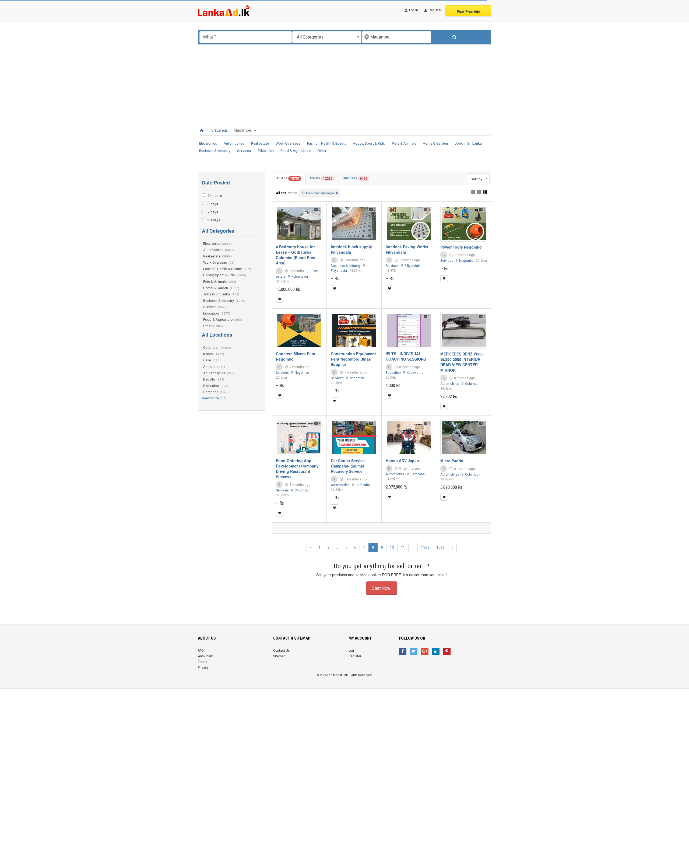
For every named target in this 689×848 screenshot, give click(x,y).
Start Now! (382, 588)
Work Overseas (288, 143)
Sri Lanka (219, 130)
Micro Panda (451, 460)
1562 (425, 547)
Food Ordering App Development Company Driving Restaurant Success (297, 468)
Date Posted (216, 182)
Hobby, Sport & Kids (369, 143)
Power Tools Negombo (461, 247)
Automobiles (234, 143)
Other (321, 150)
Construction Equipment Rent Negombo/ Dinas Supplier (353, 359)
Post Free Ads (468, 11)
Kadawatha (415, 373)
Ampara (214, 367)
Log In (413, 10)
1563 (440, 547)
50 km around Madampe (318, 193)
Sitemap (279, 656)
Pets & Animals (404, 143)
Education (266, 150)
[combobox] (326, 37)
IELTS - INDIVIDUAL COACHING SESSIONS (406, 356)
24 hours (215, 195)
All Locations (217, 334)
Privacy (203, 667)
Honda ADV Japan (402, 460)
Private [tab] (321, 178)
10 (392, 547)
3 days (213, 204)
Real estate (260, 143)
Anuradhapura (219, 373)
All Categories (218, 230)
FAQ (201, 650)
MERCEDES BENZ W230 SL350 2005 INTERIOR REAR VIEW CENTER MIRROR (462, 362)
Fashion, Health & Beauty (326, 143)
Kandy (213, 354)
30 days (214, 220)
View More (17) (214, 398)
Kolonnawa (299, 276)
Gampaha (216, 392)
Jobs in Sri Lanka (468, 143)
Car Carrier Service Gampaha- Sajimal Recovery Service (348, 466)
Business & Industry (214, 150)
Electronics (208, 143)
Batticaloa (215, 386)
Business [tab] (355, 178)
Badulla (213, 379)
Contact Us (281, 650)
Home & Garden (435, 143)
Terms (202, 662)
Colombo (217, 348)
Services (244, 150)
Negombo (466, 261)
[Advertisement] (344, 85)
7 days (213, 212)
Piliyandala (339, 271)
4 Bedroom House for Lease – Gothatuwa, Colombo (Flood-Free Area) (295, 255)
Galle (211, 360)
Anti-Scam (205, 656)
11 (403, 547)
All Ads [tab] (288, 178)
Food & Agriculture (295, 150)
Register (434, 10)
